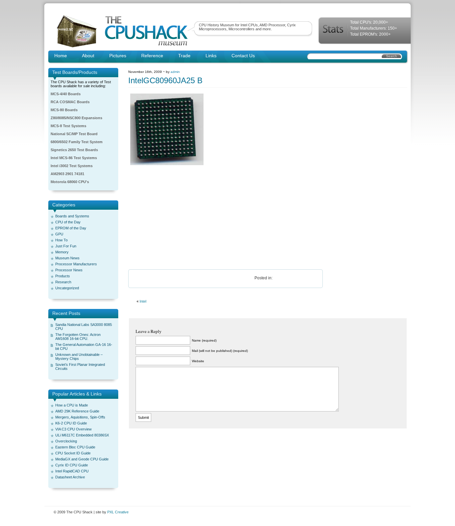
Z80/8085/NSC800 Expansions (76, 118)
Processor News (69, 270)
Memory (62, 252)
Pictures (117, 55)
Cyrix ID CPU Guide (71, 465)
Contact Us (243, 55)
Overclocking (66, 441)
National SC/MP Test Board (74, 134)
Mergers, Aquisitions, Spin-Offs (80, 417)
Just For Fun (65, 246)
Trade (184, 55)
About (88, 55)
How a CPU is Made (71, 405)
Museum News (67, 258)
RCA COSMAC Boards (70, 102)
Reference (152, 55)
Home (60, 55)
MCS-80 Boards (64, 110)
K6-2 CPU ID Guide (71, 423)
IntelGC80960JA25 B (165, 80)
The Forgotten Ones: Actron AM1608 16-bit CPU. (78, 337)
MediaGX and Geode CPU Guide (82, 459)
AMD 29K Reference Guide (77, 411)
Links (211, 55)
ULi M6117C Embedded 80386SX (82, 435)
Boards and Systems (72, 216)
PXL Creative (118, 512)
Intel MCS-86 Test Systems (74, 158)
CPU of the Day (68, 222)
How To (61, 240)
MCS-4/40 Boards (66, 94)
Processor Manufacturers (76, 264)
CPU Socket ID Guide (73, 453)
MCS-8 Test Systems (68, 126)
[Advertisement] (267, 217)
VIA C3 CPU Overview (73, 429)
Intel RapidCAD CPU (72, 471)
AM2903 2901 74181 (67, 174)
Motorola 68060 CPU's (70, 182)
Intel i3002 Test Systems (72, 166)
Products (62, 276)
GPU (59, 234)
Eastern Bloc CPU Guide (75, 447)
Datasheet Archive (70, 477)
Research (63, 282)
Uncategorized (67, 288)
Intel (143, 301)
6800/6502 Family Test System (77, 142)
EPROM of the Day (70, 228)
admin (175, 72)
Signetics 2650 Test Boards (74, 150)
